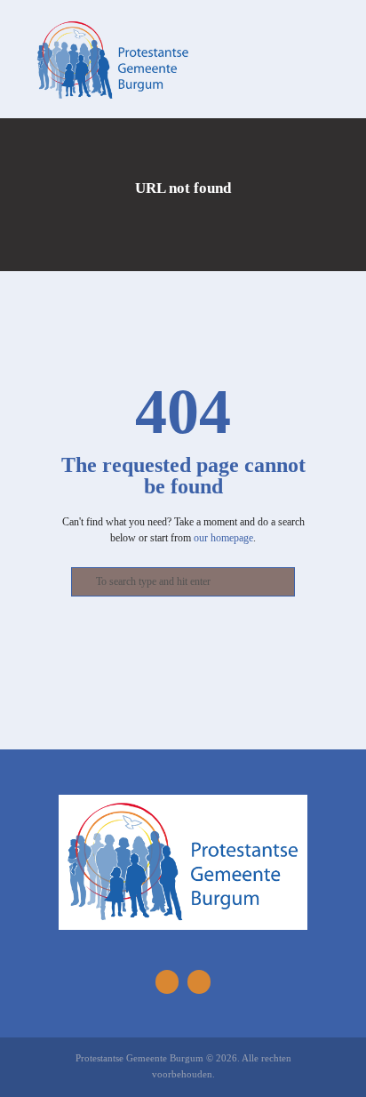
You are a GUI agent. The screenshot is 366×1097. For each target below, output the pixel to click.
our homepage (223, 538)
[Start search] (81, 582)
